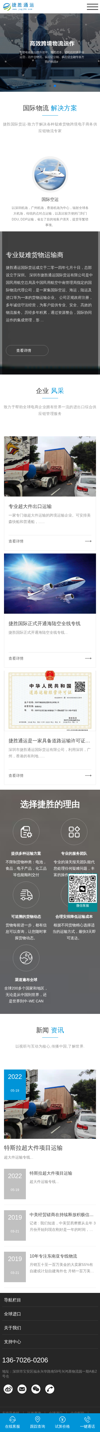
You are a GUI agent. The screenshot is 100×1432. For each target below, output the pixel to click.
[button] (45, 86)
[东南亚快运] (50, 52)
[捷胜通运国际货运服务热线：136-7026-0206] (8, 1389)
